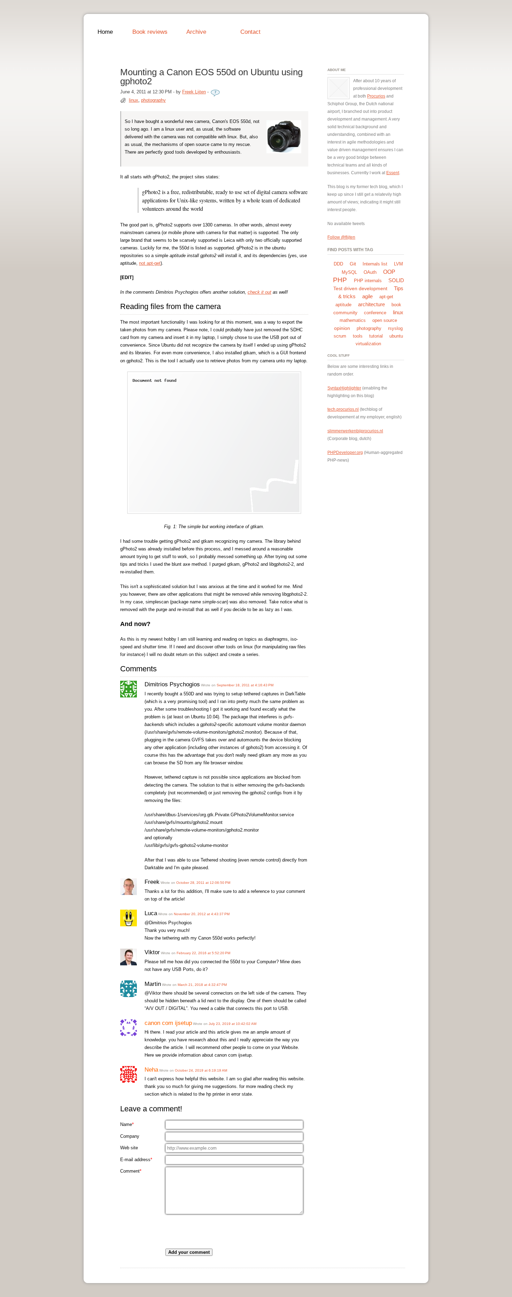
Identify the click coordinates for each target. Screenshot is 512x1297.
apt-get (386, 296)
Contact (250, 31)
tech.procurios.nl (343, 409)
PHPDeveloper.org (345, 452)
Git (353, 264)
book (396, 304)
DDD (338, 264)
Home (105, 31)
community (345, 312)
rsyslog (395, 328)
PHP (340, 280)
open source (384, 320)
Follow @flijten (341, 237)
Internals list (375, 264)
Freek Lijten (194, 91)
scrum (340, 336)
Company (129, 1136)
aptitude (343, 304)
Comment (130, 1171)
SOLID (396, 280)
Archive (196, 31)
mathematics (353, 320)
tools (358, 336)
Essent (392, 172)
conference (375, 312)
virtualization (368, 343)
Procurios (376, 96)
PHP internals (368, 280)
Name (127, 1124)
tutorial (376, 336)
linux (133, 100)
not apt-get (150, 263)
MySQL (349, 272)
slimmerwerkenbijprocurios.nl (355, 431)
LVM (398, 264)
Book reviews (150, 31)
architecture (371, 304)
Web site (129, 1147)
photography (153, 100)
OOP (389, 272)
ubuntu (396, 336)
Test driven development (360, 288)
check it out (259, 292)
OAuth (370, 272)
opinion (342, 328)
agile (367, 296)
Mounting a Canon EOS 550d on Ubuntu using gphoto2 (211, 76)
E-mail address (136, 1159)
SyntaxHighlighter (344, 388)
